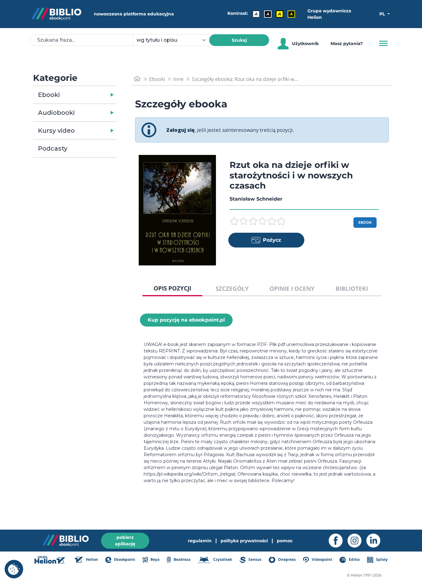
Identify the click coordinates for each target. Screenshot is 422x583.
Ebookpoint (124, 559)
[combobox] (174, 40)
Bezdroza (181, 559)
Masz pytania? (347, 43)
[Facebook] (338, 541)
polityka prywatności (244, 540)
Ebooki (49, 94)
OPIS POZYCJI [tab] (172, 288)
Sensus (254, 559)
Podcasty (52, 148)
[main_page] (137, 79)
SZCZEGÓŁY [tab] (232, 288)
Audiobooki (56, 112)
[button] (90, 94)
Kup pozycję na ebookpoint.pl (186, 320)
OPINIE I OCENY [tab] (291, 288)
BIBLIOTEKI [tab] (351, 288)
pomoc (285, 540)
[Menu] (383, 43)
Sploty (381, 559)
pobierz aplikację (125, 541)
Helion (91, 559)
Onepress (286, 559)
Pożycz (272, 240)
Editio (353, 559)
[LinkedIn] (375, 541)
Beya (154, 559)
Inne (178, 79)
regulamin (200, 540)
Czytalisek (222, 559)
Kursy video (56, 130)
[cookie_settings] (14, 569)
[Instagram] (357, 541)
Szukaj (239, 40)
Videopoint (321, 559)
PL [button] (382, 14)
